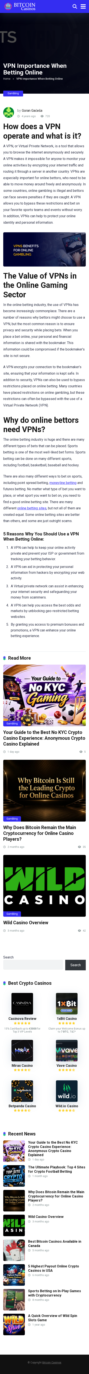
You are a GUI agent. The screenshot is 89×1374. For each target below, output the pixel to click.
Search (8, 957)
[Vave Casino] (67, 1060)
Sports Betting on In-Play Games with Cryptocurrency (54, 1293)
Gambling (13, 93)
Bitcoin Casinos (51, 1362)
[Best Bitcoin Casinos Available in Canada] (14, 1260)
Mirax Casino (22, 1066)
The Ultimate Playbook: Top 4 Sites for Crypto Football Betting (56, 1169)
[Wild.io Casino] (67, 1101)
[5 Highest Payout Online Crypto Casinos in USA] (14, 1285)
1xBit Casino (67, 1019)
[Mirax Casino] (22, 1060)
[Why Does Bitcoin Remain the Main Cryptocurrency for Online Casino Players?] (44, 791)
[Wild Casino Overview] (44, 886)
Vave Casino (67, 1066)
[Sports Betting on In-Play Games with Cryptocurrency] (14, 1309)
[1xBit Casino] (67, 1013)
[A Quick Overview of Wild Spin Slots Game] (14, 1334)
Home (6, 78)
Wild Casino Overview (25, 922)
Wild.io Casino (67, 1106)
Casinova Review (22, 1019)
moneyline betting (62, 483)
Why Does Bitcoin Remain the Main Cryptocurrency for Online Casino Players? (39, 833)
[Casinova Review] (22, 1013)
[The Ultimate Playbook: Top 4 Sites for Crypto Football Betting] (14, 1185)
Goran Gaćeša (32, 111)
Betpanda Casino (22, 1106)
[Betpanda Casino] (22, 1101)
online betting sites (31, 508)
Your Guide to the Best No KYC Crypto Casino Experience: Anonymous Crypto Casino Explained (44, 738)
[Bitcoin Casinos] (20, 6)
